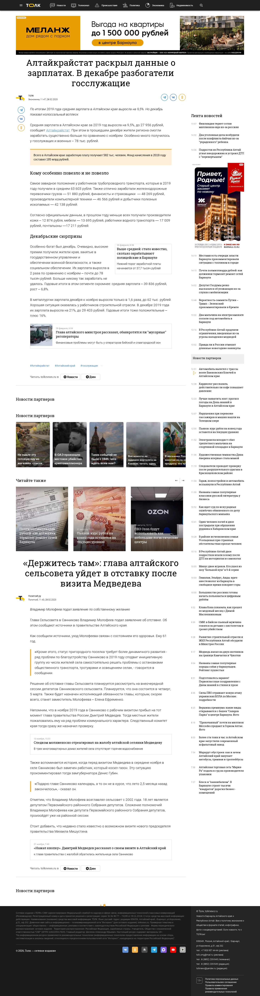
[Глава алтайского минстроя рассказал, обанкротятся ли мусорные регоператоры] (41, 336)
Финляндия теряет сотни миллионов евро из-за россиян (219, 125)
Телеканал (83, 5)
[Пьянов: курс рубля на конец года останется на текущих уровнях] (99, 519)
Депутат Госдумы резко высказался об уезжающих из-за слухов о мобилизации (220, 289)
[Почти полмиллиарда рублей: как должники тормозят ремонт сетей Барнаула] (42, 519)
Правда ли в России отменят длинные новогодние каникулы (220, 346)
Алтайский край (65, 365)
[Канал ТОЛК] (90, 377)
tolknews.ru (211, 911)
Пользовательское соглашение (221, 982)
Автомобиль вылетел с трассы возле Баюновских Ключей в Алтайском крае (218, 372)
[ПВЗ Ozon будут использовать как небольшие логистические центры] (157, 519)
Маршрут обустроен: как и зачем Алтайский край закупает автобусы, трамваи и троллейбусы (221, 756)
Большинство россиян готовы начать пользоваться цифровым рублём (220, 596)
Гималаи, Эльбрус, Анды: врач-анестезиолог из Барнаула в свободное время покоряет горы (219, 581)
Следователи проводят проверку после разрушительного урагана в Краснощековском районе (220, 469)
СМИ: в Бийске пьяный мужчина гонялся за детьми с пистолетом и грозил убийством (221, 625)
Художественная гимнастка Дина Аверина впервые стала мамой (221, 456)
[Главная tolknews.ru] (33, 5)
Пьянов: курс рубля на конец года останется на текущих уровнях (96, 537)
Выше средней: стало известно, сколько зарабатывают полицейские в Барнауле (142, 253)
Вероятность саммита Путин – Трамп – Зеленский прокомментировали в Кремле (219, 303)
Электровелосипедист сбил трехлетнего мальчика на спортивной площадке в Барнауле (221, 443)
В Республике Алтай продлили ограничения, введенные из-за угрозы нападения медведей (219, 333)
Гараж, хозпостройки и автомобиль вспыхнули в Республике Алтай (221, 482)
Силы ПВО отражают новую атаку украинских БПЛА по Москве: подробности (220, 696)
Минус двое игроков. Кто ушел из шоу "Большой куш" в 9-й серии (220, 568)
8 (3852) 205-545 (209, 959)
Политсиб (33, 600)
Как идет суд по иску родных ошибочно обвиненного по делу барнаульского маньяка (219, 510)
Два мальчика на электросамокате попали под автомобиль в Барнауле (221, 318)
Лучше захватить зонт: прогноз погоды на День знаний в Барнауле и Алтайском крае (219, 402)
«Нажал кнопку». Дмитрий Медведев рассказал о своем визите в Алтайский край (100, 848)
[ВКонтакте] (173, 97)
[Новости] (70, 377)
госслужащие (89, 365)
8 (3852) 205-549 (209, 964)
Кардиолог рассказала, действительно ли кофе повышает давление (221, 387)
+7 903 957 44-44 (209, 950)
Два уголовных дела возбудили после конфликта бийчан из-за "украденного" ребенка (219, 138)
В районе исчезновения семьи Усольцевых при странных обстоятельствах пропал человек (220, 540)
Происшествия (109, 5)
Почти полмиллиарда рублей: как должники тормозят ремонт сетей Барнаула (38, 535)
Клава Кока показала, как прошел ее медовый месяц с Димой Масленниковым (220, 611)
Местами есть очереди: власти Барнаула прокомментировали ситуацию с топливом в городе (219, 259)
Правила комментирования (219, 985)
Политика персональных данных (221, 979)
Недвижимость (185, 5)
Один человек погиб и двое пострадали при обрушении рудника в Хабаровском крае (217, 525)
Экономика (158, 5)
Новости (61, 5)
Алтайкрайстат (58, 130)
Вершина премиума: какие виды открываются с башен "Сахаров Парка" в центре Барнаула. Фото (220, 711)
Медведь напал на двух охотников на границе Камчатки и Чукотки (221, 653)
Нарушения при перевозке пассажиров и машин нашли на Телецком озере (219, 417)
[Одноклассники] (182, 97)
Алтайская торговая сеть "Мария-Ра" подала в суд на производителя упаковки (221, 770)
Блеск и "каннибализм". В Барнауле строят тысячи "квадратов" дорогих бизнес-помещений (217, 787)
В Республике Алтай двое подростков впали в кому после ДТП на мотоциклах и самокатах (220, 555)
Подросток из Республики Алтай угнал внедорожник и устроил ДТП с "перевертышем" (221, 153)
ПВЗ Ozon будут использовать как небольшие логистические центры (156, 535)
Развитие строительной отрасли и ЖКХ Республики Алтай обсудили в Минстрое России (221, 640)
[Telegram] (164, 97)
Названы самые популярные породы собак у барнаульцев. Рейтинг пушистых (217, 666)
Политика (135, 5)
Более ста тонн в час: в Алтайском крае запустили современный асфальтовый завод (221, 741)
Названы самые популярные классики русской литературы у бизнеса (219, 495)
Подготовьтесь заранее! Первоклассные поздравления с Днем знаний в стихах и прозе (220, 681)
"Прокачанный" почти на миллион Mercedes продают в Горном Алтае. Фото (221, 726)
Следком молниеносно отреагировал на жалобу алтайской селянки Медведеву (98, 742)
